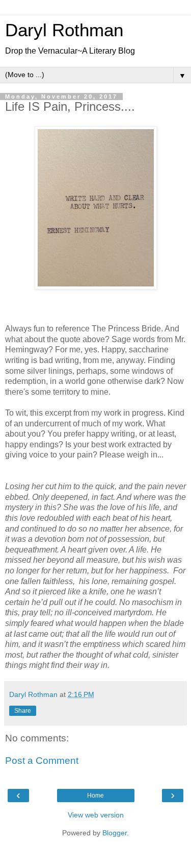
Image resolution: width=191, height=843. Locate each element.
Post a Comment (41, 760)
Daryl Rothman (64, 30)
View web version (96, 815)
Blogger (114, 833)
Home (95, 795)
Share (22, 710)
